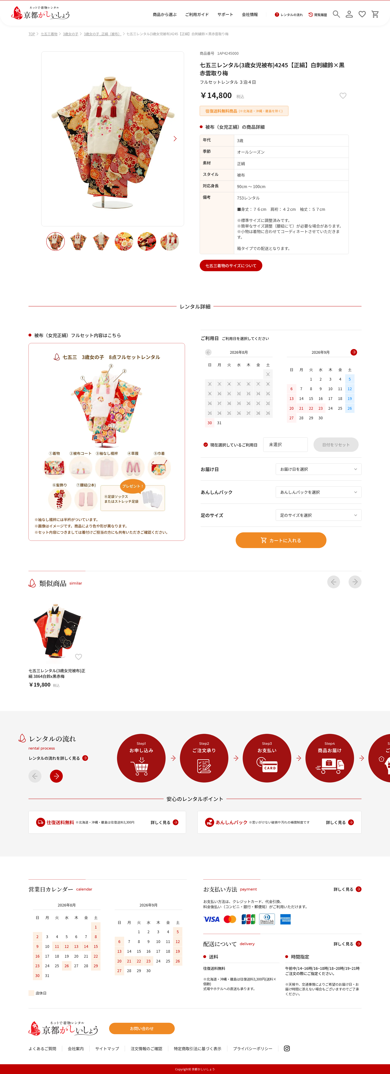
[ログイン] (349, 13)
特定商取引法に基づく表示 (197, 1049)
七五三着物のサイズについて (231, 265)
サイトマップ (107, 1049)
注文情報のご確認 (146, 1049)
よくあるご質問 (42, 1049)
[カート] (375, 13)
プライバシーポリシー (252, 1049)
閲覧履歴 (320, 15)
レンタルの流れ (291, 15)
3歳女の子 (70, 33)
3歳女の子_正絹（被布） (102, 33)
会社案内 (76, 1049)
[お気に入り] (362, 13)
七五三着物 (49, 33)
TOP (31, 33)
